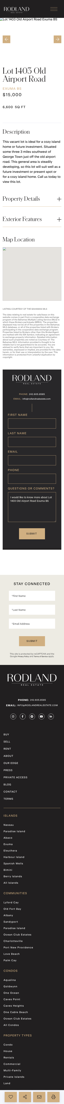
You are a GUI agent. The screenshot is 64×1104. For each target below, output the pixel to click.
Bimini (8, 870)
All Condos (11, 1025)
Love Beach (12, 954)
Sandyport (11, 922)
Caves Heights (14, 1006)
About (9, 756)
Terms (8, 799)
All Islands (11, 883)
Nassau (9, 825)
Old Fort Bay (12, 909)
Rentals (9, 1057)
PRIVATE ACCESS (16, 777)
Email (13, 451)
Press (8, 770)
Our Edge (11, 763)
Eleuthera (10, 851)
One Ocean (11, 993)
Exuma (8, 844)
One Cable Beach (16, 1012)
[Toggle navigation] (53, 9)
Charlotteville (13, 941)
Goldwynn (10, 986)
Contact (10, 792)
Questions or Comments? (31, 488)
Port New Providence (18, 947)
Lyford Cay (11, 902)
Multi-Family (12, 1070)
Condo (8, 1045)
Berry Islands (13, 876)
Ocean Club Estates (18, 935)
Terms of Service (41, 656)
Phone (13, 470)
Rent (7, 749)
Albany (8, 915)
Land (7, 1083)
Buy (6, 734)
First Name (18, 415)
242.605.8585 (37, 394)
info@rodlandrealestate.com (37, 399)
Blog (7, 784)
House (8, 1051)
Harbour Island (14, 857)
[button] (6, 39)
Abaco (8, 838)
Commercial (12, 1064)
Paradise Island (14, 831)
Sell (7, 742)
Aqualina (10, 980)
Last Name (17, 433)
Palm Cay (10, 960)
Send (32, 533)
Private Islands (14, 1077)
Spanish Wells (13, 863)
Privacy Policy (23, 656)
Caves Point (12, 999)
